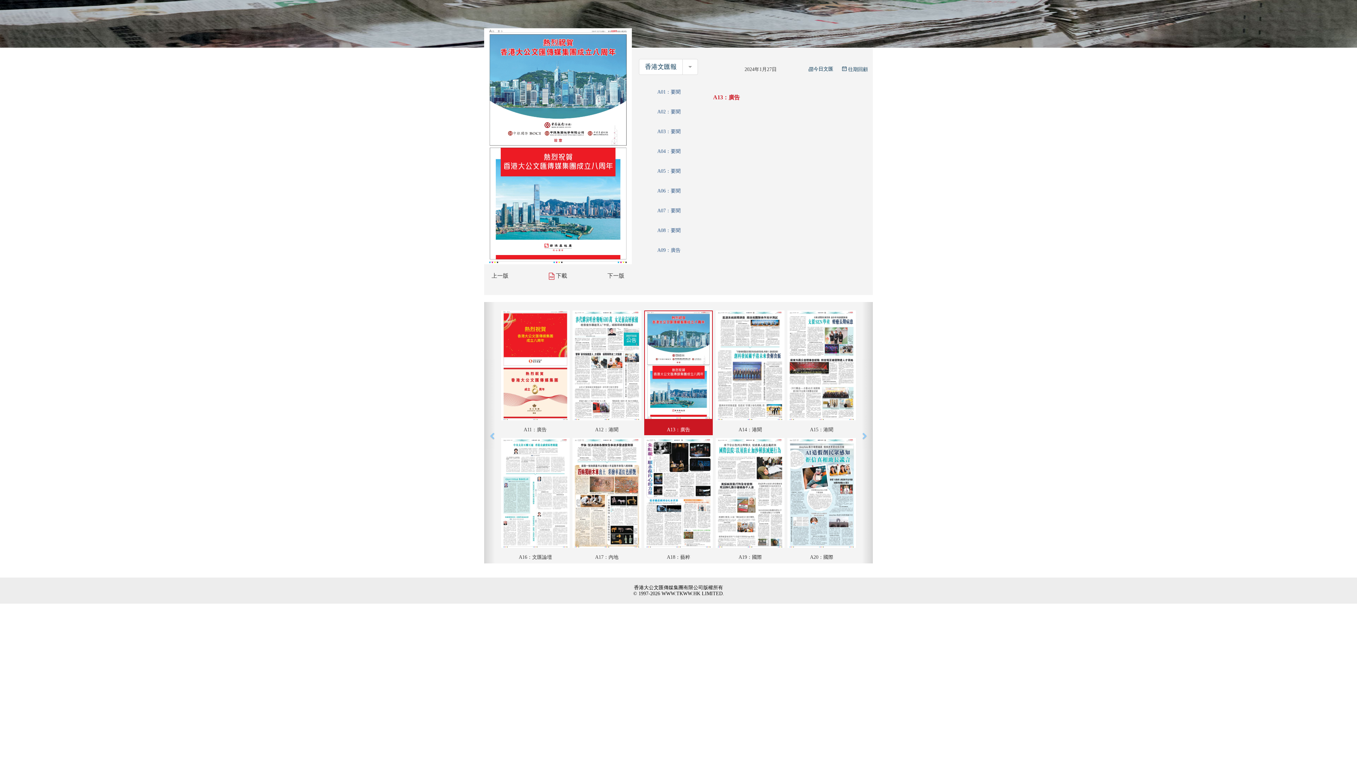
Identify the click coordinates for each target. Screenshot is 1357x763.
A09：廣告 (669, 250)
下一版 (615, 276)
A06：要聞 (669, 191)
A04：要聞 (669, 151)
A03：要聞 (669, 131)
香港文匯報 (661, 66)
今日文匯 (823, 69)
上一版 (500, 276)
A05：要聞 (669, 171)
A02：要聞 (669, 111)
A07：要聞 (669, 210)
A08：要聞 (669, 230)
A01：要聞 (669, 92)
